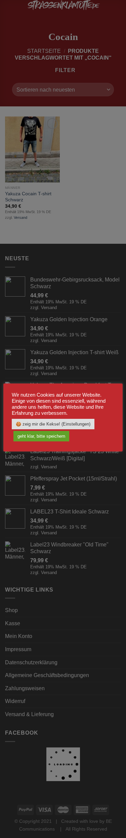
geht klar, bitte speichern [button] (41, 436)
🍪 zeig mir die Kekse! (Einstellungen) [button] (53, 424)
